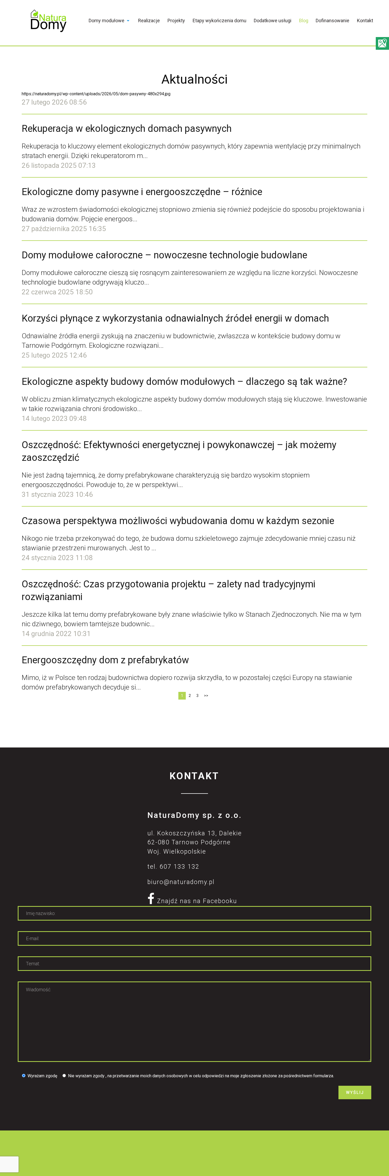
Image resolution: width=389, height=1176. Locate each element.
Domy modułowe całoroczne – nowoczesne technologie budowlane (164, 255)
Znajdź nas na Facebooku (196, 901)
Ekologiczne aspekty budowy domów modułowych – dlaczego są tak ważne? (184, 381)
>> (206, 695)
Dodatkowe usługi (272, 20)
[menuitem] (110, 22)
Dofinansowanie (332, 20)
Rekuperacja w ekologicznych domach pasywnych (127, 128)
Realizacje (149, 20)
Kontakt (365, 20)
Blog (303, 20)
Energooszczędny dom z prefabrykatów (105, 660)
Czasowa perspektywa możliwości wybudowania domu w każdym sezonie (178, 520)
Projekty (176, 20)
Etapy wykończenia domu (219, 20)
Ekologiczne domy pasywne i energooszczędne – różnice (142, 191)
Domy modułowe (106, 20)
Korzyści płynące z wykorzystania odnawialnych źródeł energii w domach (175, 318)
